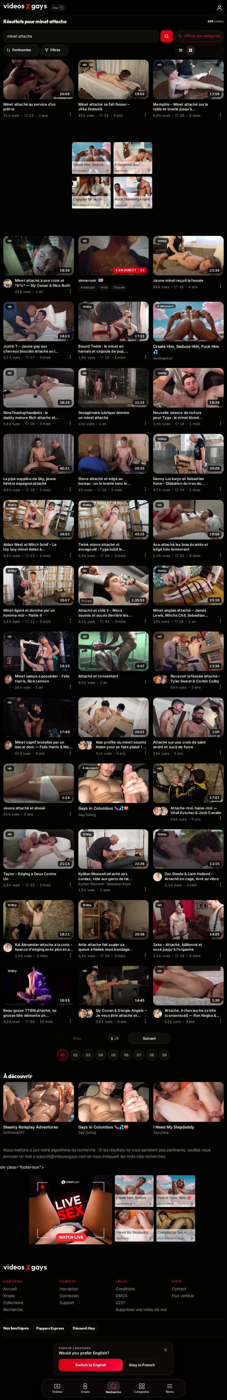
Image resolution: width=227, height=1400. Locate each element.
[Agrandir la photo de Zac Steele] (157, 876)
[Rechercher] (167, 36)
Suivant (149, 1038)
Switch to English (90, 1365)
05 (113, 1055)
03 (88, 1055)
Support (67, 1302)
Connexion (69, 1295)
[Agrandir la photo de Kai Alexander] (7, 947)
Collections (13, 1302)
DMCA (122, 1295)
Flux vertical (183, 1295)
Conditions (125, 1288)
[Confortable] (180, 50)
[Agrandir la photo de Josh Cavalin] (163, 811)
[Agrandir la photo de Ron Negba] (157, 1013)
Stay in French (142, 1365)
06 (126, 1055)
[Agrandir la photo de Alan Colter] (88, 745)
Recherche (13, 1309)
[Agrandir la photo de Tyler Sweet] (157, 679)
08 (151, 1055)
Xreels (9, 1295)
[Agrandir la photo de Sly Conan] (7, 283)
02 (75, 1055)
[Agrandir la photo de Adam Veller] (82, 745)
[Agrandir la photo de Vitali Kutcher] (157, 811)
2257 (120, 1302)
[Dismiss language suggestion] (165, 1350)
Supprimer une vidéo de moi (141, 1309)
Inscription (69, 1288)
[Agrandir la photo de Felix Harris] (7, 679)
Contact (179, 1288)
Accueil (10, 1288)
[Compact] (190, 50)
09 (164, 1055)
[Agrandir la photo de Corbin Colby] (163, 679)
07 (139, 1055)
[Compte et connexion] (219, 8)
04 (101, 1055)
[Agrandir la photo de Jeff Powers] (82, 1013)
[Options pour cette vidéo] (70, 114)
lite (57, 7)
